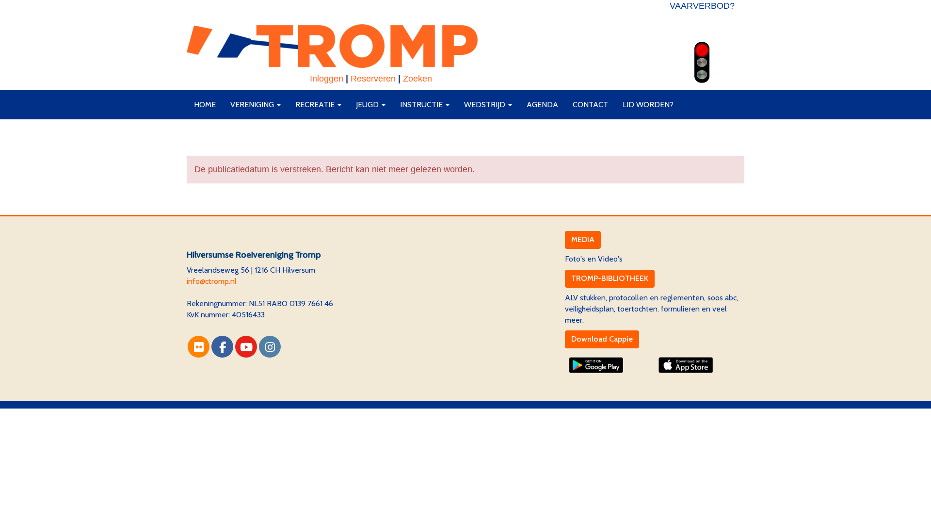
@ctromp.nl (212, 281)
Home (205, 104)
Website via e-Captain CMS (232, 413)
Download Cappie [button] (602, 339)
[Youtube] (246, 348)
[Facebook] (222, 348)
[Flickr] (198, 348)
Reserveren (373, 78)
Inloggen (326, 78)
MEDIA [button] (582, 239)
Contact (590, 104)
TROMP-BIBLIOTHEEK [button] (609, 278)
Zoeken (417, 78)
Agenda (542, 104)
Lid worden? (648, 104)
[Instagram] (270, 348)
